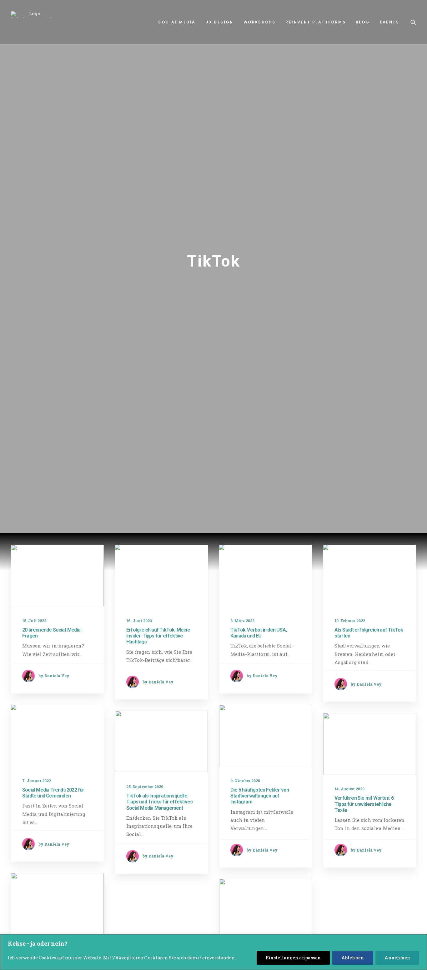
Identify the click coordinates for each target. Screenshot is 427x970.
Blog (363, 22)
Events (389, 22)
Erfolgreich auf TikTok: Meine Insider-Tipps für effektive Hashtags (158, 636)
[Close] (420, 939)
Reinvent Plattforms (315, 22)
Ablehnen (352, 958)
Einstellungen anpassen (293, 958)
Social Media (176, 22)
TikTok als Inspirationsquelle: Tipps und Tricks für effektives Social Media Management (159, 802)
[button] (413, 22)
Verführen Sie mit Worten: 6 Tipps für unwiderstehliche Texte (364, 804)
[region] (213, 952)
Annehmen (397, 958)
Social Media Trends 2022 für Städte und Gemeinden (53, 793)
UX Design (219, 22)
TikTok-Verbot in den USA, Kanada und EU (258, 633)
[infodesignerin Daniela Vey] (32, 14)
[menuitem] (177, 22)
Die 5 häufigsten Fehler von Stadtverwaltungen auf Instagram (259, 796)
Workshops (260, 22)
